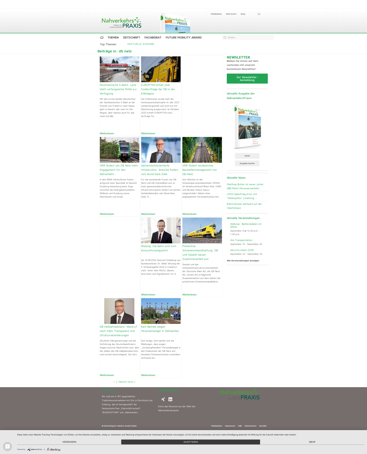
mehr (312, 442)
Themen (113, 37)
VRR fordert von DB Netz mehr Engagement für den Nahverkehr (119, 170)
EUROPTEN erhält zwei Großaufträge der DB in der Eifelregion (158, 89)
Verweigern (69, 442)
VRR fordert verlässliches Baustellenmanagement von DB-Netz (199, 170)
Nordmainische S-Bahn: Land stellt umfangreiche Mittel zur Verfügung (118, 89)
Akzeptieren (191, 442)
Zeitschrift (131, 37)
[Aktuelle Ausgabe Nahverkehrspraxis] (247, 126)
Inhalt (247, 156)
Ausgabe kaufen (247, 163)
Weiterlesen (107, 133)
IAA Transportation (241, 240)
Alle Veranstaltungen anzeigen (243, 260)
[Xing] (163, 399)
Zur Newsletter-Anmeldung (247, 78)
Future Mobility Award (184, 37)
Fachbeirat (153, 37)
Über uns (108, 390)
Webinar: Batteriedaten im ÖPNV (245, 225)
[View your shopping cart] (258, 14)
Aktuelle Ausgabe (140, 44)
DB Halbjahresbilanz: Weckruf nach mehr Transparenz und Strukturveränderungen (118, 331)
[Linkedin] (170, 399)
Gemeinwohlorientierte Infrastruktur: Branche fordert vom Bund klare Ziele (159, 170)
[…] (140, 412)
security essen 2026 (242, 249)
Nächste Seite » (127, 381)
